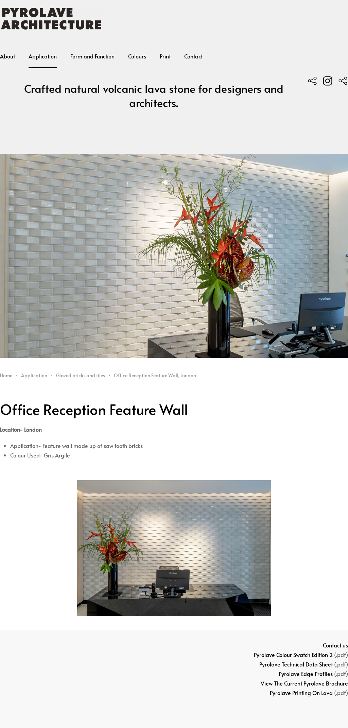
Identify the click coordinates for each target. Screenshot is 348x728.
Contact (193, 56)
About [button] (7, 56)
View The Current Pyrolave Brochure (304, 683)
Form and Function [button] (92, 56)
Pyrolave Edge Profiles (306, 673)
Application (43, 56)
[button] (174, 548)
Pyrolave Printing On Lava (301, 692)
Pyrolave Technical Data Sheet (296, 664)
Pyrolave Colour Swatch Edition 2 (293, 654)
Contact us (335, 645)
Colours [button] (137, 56)
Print (165, 56)
